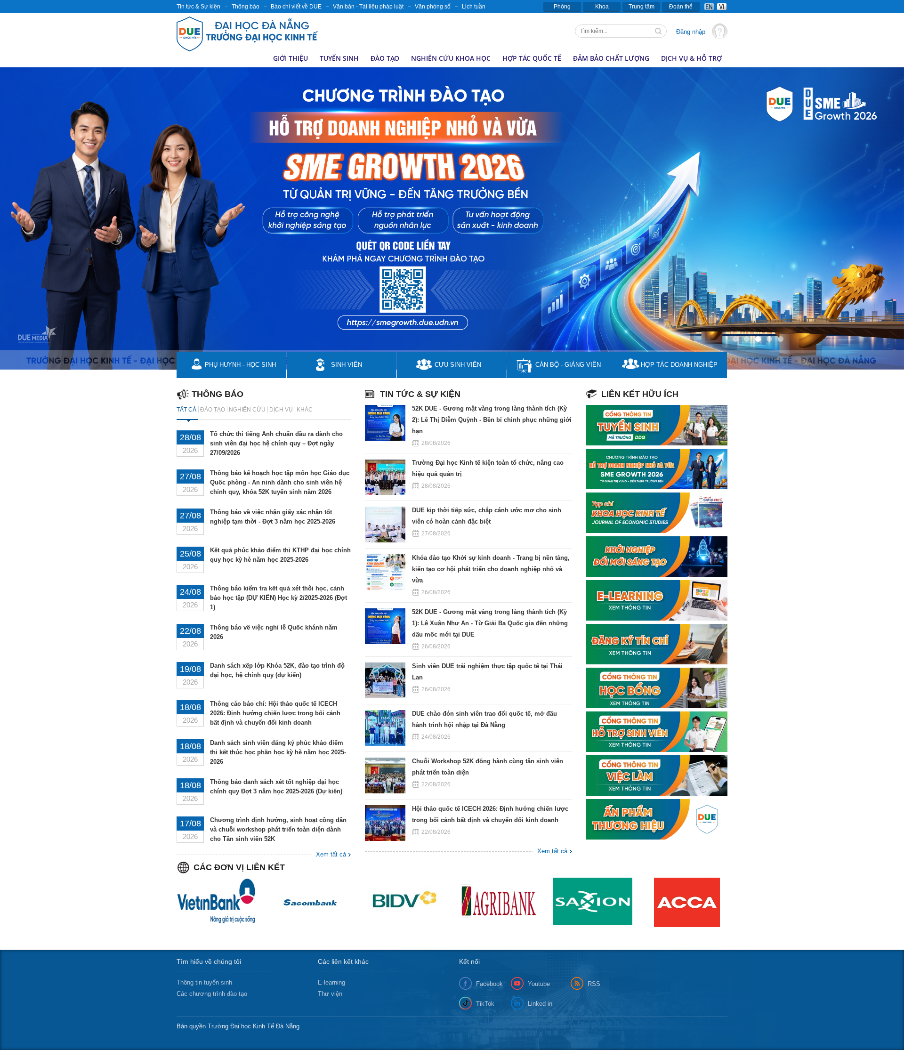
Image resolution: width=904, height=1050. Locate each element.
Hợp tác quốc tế (531, 58)
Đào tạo (385, 58)
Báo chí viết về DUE (296, 6)
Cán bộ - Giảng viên (568, 364)
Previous (7, 199)
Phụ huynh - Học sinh (240, 364)
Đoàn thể (681, 6)
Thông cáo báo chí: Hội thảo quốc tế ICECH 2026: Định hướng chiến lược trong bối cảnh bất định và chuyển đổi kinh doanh (275, 713)
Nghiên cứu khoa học (451, 58)
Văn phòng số (433, 6)
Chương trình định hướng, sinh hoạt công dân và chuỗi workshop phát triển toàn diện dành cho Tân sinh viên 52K (278, 829)
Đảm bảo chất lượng (611, 58)
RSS (594, 983)
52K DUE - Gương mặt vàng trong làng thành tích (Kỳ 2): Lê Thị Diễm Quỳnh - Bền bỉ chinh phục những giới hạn (492, 420)
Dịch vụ (281, 409)
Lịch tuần (473, 6)
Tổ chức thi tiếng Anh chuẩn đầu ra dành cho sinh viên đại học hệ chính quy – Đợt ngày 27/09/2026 (276, 443)
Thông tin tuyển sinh (204, 982)
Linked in (540, 1003)
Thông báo (245, 6)
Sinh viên (346, 364)
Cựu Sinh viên (458, 364)
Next (779, 199)
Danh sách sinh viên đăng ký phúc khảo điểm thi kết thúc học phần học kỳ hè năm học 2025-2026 (278, 752)
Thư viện (330, 993)
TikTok (485, 1003)
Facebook (489, 983)
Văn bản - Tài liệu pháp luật (368, 6)
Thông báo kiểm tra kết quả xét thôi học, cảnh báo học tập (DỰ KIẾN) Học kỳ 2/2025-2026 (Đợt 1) (278, 598)
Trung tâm (641, 6)
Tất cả (186, 409)
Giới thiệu (290, 58)
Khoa (602, 6)
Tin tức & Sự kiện (198, 6)
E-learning (331, 982)
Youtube (539, 983)
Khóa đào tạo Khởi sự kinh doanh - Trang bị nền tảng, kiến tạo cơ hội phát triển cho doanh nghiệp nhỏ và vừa (491, 569)
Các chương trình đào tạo (212, 993)
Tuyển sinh (339, 58)
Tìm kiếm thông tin (659, 32)
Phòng (562, 6)
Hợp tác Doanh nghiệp (679, 364)
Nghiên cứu (247, 409)
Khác (305, 409)
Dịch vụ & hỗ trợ (691, 58)
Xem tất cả (552, 851)
